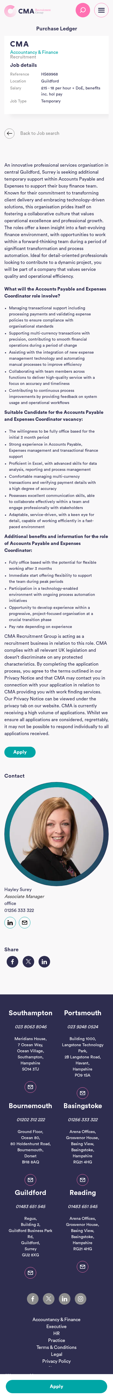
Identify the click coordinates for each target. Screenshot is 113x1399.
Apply (56, 1386)
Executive (56, 1326)
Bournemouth (30, 1106)
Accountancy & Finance (34, 52)
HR (56, 1333)
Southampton (30, 1013)
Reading (83, 1192)
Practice (56, 1340)
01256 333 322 (19, 910)
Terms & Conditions (56, 1347)
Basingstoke (82, 1106)
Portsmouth (82, 1013)
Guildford (30, 1192)
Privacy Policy (56, 1361)
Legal (56, 1354)
